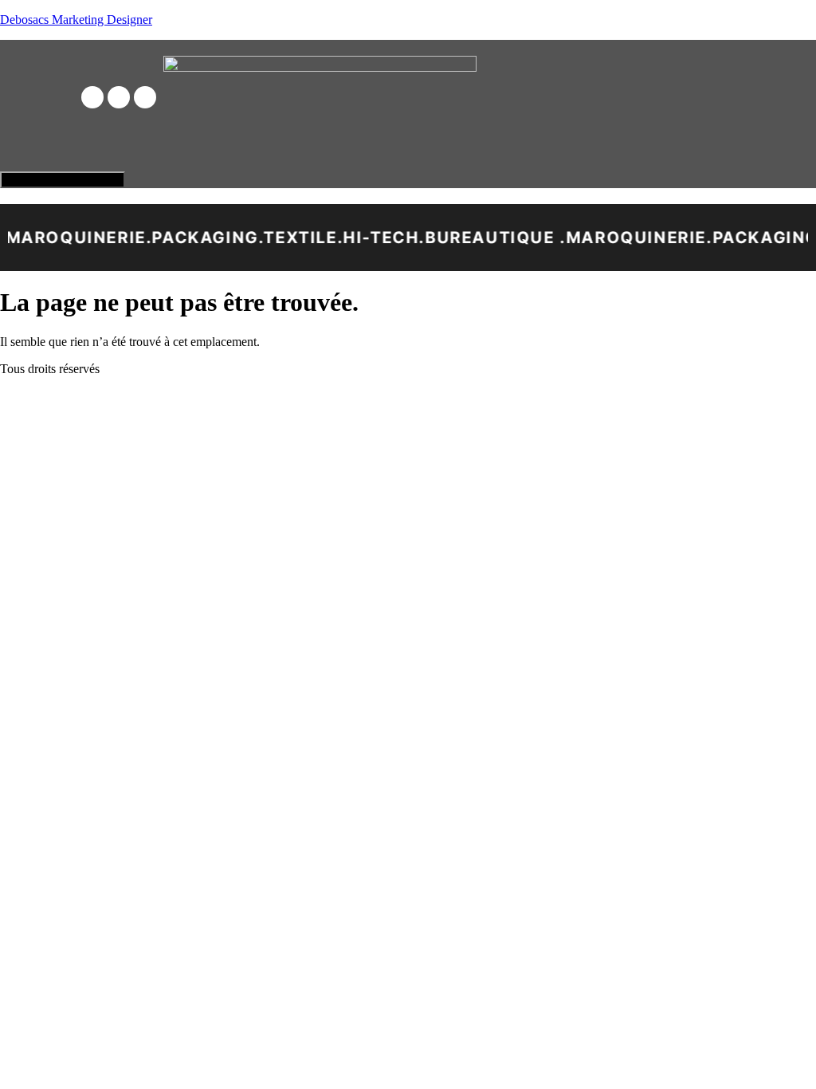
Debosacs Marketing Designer (76, 19)
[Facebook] (92, 97)
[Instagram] (119, 97)
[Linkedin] (145, 97)
